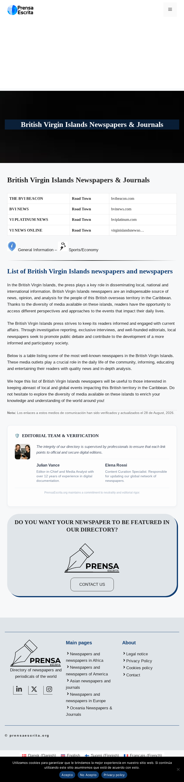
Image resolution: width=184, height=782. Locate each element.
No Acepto (88, 775)
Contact (133, 675)
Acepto (67, 775)
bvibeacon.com (122, 198)
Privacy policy (114, 775)
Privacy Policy (139, 661)
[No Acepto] (178, 769)
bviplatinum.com (124, 219)
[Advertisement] (92, 55)
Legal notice (137, 654)
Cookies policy (139, 668)
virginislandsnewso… (127, 230)
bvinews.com (121, 209)
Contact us (92, 584)
